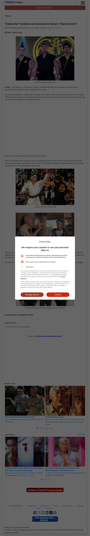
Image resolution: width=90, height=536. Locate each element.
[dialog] (45, 268)
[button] (45, 267)
